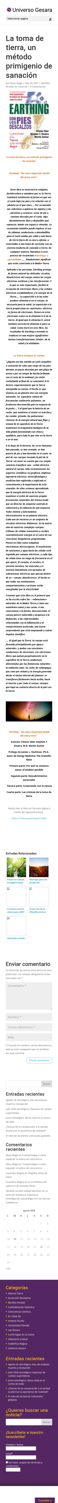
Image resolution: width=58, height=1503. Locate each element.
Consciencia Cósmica (19, 1311)
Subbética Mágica (17, 1343)
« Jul (8, 1268)
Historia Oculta (16, 1320)
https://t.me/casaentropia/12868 (29, 818)
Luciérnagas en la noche (21, 1334)
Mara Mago (16, 83)
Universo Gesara (17, 1348)
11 (15, 1239)
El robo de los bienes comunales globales (28, 1135)
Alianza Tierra (15, 1293)
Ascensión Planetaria (19, 1297)
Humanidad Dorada (18, 1325)
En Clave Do (21, 86)
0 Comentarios (38, 86)
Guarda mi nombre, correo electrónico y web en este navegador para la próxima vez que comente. (29, 1049)
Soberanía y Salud (18, 1339)
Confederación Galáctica (21, 1307)
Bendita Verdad (16, 1302)
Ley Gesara (14, 1329)
